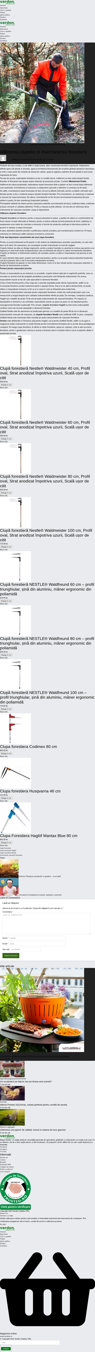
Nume (5, 938)
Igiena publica (5, 1241)
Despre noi (4, 1157)
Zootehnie (3, 1246)
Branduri (3, 1162)
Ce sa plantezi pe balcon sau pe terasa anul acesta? (26, 1081)
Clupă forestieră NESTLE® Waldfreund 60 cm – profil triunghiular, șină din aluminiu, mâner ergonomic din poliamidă (47, 589)
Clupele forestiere (8, 218)
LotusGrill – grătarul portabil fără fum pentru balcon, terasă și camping (34, 1056)
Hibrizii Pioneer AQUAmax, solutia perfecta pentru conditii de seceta (33, 1105)
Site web (5, 949)
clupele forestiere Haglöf (53, 305)
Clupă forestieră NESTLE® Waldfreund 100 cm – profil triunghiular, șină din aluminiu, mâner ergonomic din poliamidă (47, 697)
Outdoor (3, 1243)
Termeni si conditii (6, 1216)
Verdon (9, 159)
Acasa (3, 145)
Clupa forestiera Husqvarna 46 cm (30, 791)
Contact (3, 1160)
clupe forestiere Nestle (8, 853)
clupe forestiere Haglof (8, 850)
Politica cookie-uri (6, 1169)
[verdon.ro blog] (47, 2)
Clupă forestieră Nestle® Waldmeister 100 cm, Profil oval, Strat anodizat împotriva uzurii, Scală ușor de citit (46, 535)
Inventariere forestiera (21, 145)
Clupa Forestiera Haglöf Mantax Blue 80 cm (38, 835)
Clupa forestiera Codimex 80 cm (28, 746)
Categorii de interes (7, 1167)
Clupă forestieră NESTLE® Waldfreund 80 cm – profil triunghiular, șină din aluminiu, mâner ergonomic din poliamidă (47, 643)
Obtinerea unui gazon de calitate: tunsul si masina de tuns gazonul (33, 1130)
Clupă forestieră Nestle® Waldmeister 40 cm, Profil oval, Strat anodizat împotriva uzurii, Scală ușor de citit (45, 373)
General (3, 1232)
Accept (3, 1224)
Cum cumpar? (5, 1172)
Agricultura (4, 1234)
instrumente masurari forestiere (11, 855)
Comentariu (7, 912)
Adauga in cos (6, 385)
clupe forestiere (5, 848)
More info (4, 388)
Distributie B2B (5, 1164)
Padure (9, 145)
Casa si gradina (5, 1236)
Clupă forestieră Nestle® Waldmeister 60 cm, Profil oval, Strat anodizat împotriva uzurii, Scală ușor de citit (45, 427)
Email (5, 944)
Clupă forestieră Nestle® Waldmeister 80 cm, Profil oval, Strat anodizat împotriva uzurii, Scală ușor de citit (45, 481)
